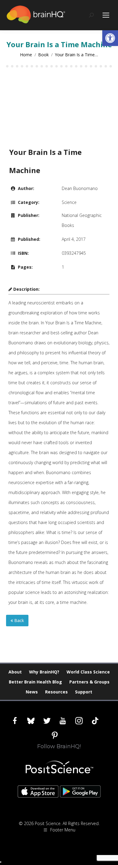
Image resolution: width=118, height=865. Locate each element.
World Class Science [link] (88, 672)
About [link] (15, 672)
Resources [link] (56, 692)
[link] (110, 38)
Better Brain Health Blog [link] (35, 682)
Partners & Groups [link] (89, 682)
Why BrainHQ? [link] (44, 672)
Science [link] (69, 202)
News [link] (32, 692)
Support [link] (83, 692)
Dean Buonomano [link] (80, 188)
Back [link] (18, 620)
